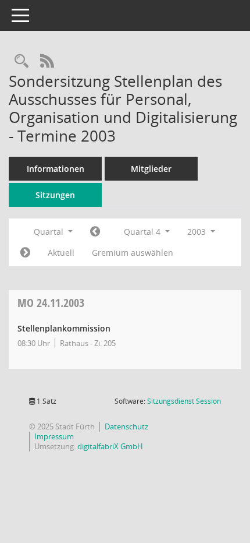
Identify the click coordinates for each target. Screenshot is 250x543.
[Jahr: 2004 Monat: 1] (25, 252)
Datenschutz (126, 426)
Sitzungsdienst (184, 401)
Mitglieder (151, 168)
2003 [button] (197, 231)
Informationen (55, 168)
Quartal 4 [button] (143, 231)
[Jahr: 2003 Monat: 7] (95, 231)
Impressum (54, 436)
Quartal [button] (50, 231)
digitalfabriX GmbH (110, 446)
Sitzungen (55, 194)
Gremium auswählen (132, 252)
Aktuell (61, 252)
